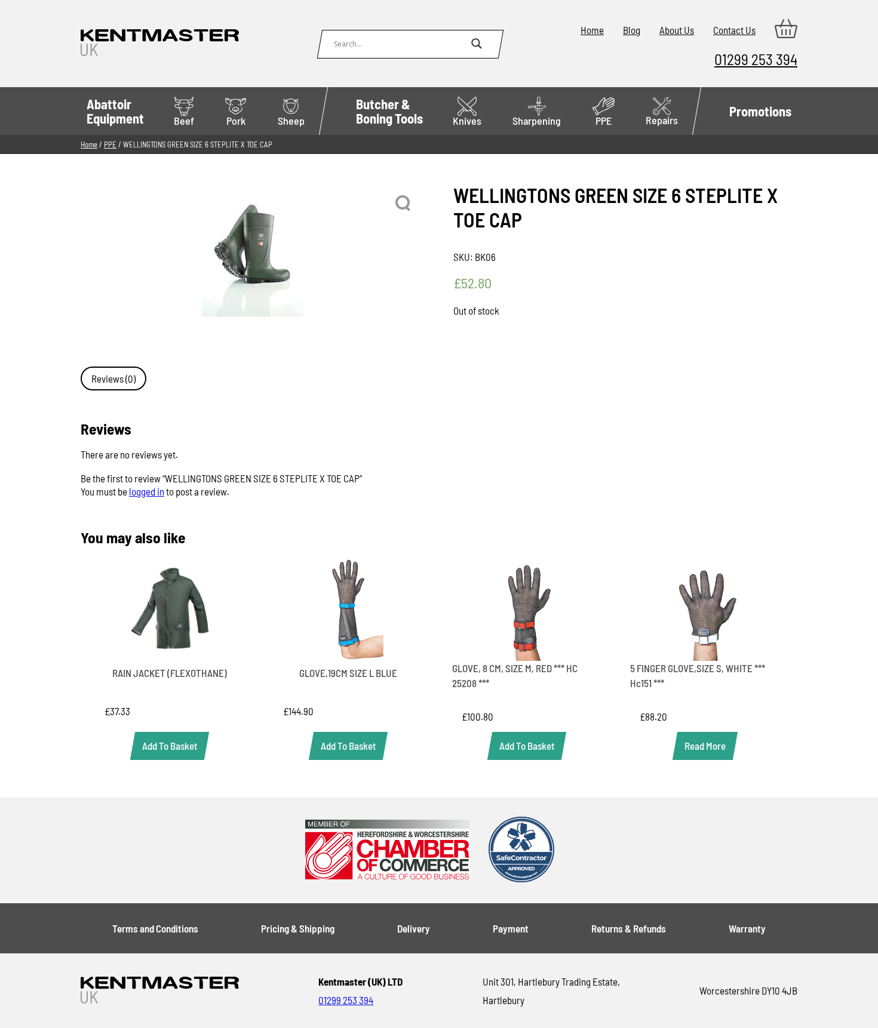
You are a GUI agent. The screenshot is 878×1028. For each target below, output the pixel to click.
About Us (676, 30)
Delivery (413, 928)
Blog (631, 30)
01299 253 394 (755, 59)
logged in (146, 491)
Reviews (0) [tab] (113, 378)
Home (592, 30)
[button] (404, 203)
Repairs (662, 120)
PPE (603, 120)
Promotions (760, 111)
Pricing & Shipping (297, 928)
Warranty (747, 928)
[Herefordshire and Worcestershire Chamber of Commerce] (387, 850)
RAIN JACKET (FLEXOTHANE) (169, 673)
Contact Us (734, 30)
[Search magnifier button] (476, 43)
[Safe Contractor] (521, 850)
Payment (511, 928)
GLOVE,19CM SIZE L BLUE (348, 673)
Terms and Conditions (155, 928)
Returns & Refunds (628, 928)
